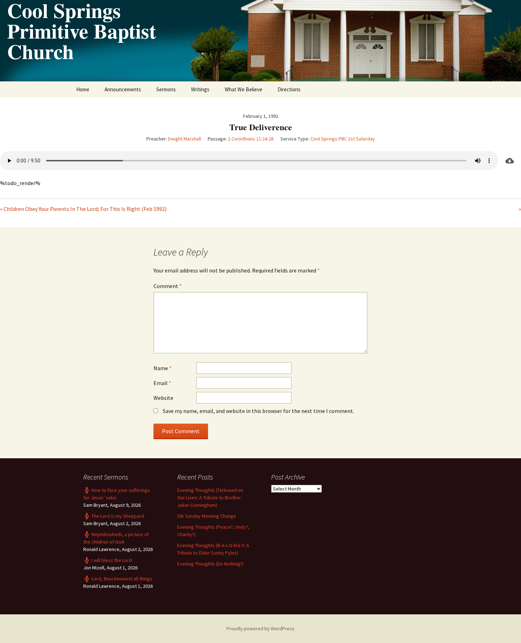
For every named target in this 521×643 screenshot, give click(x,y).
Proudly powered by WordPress (260, 628)
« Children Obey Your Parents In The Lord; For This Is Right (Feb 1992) (83, 208)
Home (82, 89)
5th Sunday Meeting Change (206, 516)
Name (162, 368)
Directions (289, 89)
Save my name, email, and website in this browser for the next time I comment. (258, 410)
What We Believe (243, 89)
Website (163, 397)
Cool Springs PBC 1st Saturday (342, 139)
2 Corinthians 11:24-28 (251, 139)
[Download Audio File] (509, 160)
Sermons (166, 89)
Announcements (123, 89)
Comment (167, 285)
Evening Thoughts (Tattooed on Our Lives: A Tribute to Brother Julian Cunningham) (210, 497)
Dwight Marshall (184, 139)
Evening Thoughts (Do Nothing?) (210, 564)
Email (162, 382)
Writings (200, 89)
